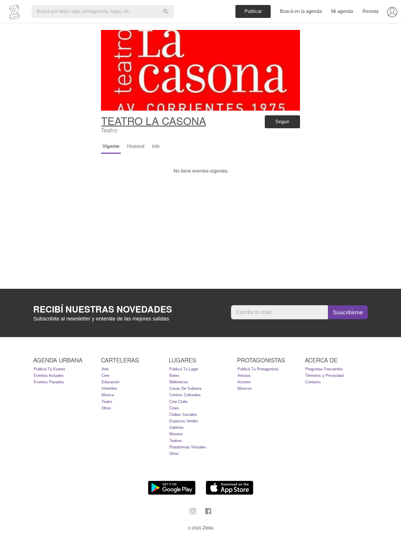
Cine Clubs (178, 401)
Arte (105, 369)
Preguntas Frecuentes (324, 369)
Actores (244, 382)
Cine (105, 375)
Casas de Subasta (185, 388)
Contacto (313, 382)
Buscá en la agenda (301, 11)
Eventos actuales (49, 375)
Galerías (176, 427)
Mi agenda (342, 11)
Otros (106, 408)
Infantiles (109, 388)
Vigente (110, 146)
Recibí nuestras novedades (102, 309)
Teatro (107, 401)
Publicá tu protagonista (257, 369)
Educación (110, 382)
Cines (174, 408)
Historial (135, 146)
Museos (176, 434)
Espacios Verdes (183, 421)
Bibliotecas (178, 382)
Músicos (244, 388)
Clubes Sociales (183, 414)
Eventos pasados (49, 382)
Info (156, 146)
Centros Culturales (185, 395)
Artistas (244, 375)
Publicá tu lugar (183, 369)
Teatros (175, 440)
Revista (370, 11)
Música (108, 395)
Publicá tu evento (49, 369)
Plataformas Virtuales (187, 447)
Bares (174, 375)
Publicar (253, 11)
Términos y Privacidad (324, 375)
